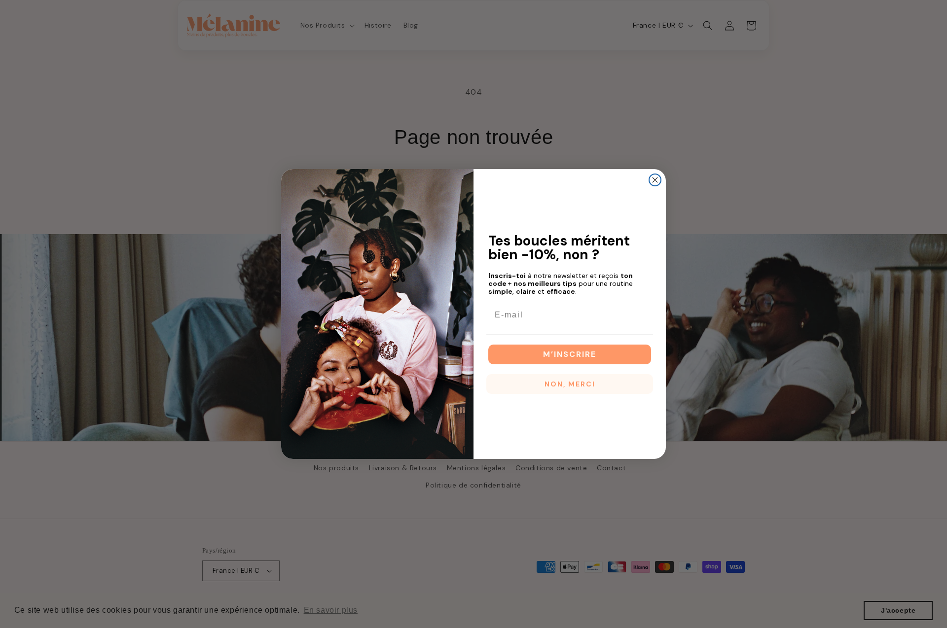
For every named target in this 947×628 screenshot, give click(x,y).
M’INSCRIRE (569, 354)
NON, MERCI (570, 384)
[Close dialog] (655, 180)
